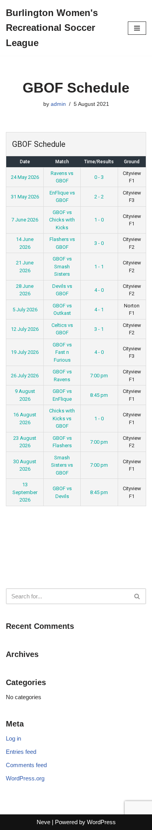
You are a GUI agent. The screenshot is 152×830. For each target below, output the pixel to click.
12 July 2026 (25, 329)
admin (58, 104)
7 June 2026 (24, 220)
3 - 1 (99, 329)
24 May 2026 (25, 177)
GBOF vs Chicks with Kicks (62, 219)
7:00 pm (99, 375)
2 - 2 (99, 197)
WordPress (101, 822)
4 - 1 (99, 309)
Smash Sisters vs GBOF (62, 465)
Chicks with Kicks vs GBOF (62, 418)
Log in (13, 738)
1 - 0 (99, 220)
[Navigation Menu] (137, 28)
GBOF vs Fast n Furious (62, 352)
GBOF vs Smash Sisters (62, 266)
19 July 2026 (25, 352)
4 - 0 (99, 290)
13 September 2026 (24, 492)
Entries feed (21, 751)
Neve (43, 822)
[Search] (137, 596)
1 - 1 (99, 267)
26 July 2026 (25, 375)
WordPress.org (25, 778)
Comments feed (26, 765)
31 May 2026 (25, 197)
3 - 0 (99, 243)
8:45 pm (99, 395)
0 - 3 (99, 177)
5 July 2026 (24, 309)
